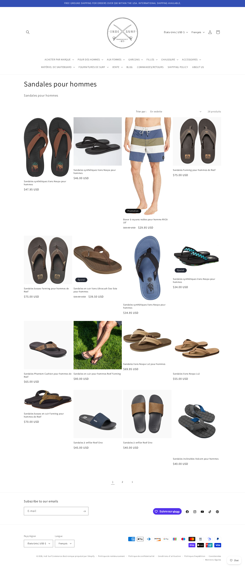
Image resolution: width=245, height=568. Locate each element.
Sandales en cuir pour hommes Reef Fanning (97, 373)
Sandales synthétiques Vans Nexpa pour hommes (45, 183)
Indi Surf (48, 556)
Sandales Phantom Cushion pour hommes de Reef (47, 375)
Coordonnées (215, 556)
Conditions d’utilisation (169, 556)
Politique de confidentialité (141, 556)
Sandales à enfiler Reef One (88, 442)
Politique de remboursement (111, 556)
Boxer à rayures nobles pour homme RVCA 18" (145, 221)
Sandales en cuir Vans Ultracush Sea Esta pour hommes (95, 290)
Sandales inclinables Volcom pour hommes (195, 458)
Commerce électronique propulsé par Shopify (73, 556)
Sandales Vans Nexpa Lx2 (186, 373)
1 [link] (113, 482)
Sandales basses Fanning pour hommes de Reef (46, 290)
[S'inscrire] (84, 511)
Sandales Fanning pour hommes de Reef (194, 170)
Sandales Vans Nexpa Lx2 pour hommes (144, 364)
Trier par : (141, 111)
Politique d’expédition (194, 556)
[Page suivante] (132, 482)
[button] (28, 32)
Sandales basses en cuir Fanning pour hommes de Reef (44, 415)
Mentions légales (213, 559)
